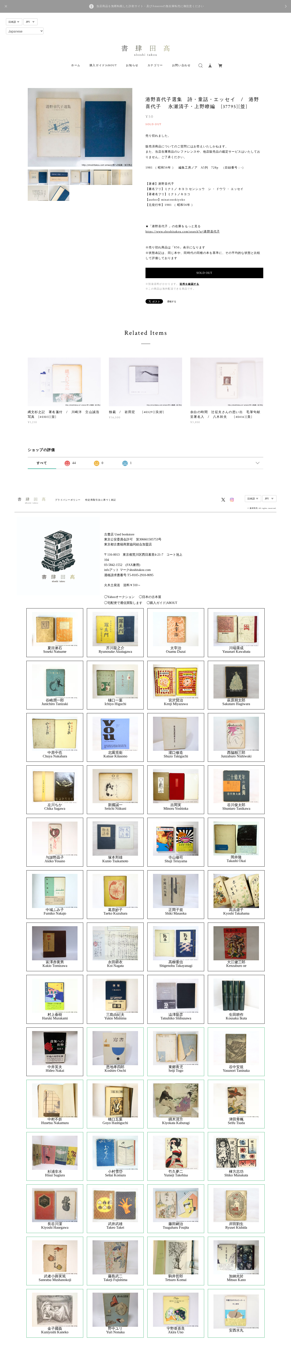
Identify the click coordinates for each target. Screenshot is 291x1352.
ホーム (75, 65)
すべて (42, 463)
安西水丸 (236, 1330)
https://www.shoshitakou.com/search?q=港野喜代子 (183, 231)
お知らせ (132, 65)
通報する (171, 301)
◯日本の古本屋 (150, 597)
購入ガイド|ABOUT (103, 65)
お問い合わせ (181, 65)
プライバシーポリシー (68, 500)
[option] (80, 127)
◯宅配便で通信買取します (123, 603)
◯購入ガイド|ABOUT (162, 603)
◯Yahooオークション (119, 597)
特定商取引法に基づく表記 (100, 500)
